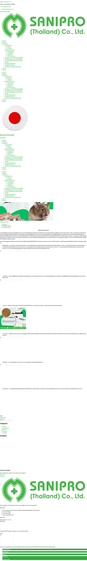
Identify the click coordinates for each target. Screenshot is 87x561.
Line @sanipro (5, 552)
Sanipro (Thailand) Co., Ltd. (6, 1)
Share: (1, 416)
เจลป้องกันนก (9, 54)
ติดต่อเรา (4, 69)
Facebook (4, 554)
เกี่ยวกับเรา (4, 42)
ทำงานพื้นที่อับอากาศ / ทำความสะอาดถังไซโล (13, 59)
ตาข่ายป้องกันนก (10, 51)
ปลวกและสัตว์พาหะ (8, 45)
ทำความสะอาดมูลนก (11, 56)
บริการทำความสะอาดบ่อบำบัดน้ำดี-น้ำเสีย (13, 66)
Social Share (5, 556)
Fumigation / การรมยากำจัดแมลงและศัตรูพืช (14, 57)
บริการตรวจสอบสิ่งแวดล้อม (10, 63)
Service (4, 431)
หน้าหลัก (4, 41)
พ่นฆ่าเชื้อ (6, 62)
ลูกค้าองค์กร (9, 48)
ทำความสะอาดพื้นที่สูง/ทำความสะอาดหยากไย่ (13, 60)
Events (4, 426)
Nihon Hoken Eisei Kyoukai (7, 135)
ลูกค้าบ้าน (9, 47)
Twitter (8, 559)
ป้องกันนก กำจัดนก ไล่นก (10, 50)
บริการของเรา (5, 44)
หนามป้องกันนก (10, 53)
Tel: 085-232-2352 (6, 549)
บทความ (4, 68)
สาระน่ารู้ (6, 222)
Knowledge (2, 222)
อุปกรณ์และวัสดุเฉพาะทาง (10, 65)
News (4, 429)
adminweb (4, 224)
